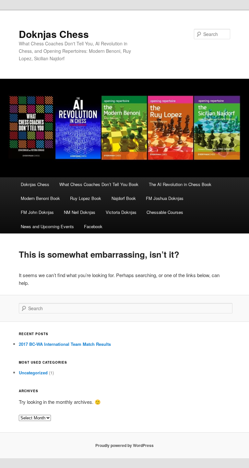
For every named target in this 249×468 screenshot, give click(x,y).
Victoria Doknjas (121, 212)
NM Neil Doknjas (79, 212)
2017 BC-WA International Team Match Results (65, 344)
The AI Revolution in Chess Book (180, 184)
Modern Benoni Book (40, 198)
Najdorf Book (124, 198)
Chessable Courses (165, 212)
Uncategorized (33, 372)
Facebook (93, 226)
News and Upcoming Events (47, 226)
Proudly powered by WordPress (124, 445)
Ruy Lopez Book (85, 198)
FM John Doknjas (37, 212)
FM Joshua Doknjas (165, 198)
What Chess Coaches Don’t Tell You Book (98, 184)
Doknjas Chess (54, 34)
